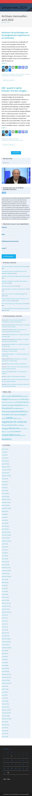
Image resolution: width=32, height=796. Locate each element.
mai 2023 (4, 553)
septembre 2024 (6, 508)
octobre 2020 (5, 644)
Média (15, 418)
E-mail (4, 248)
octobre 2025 (5, 473)
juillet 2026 (4, 449)
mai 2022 (4, 588)
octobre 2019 (5, 680)
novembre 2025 (5, 469)
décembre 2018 (5, 710)
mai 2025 (4, 487)
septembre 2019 (6, 683)
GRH (26, 412)
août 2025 (4, 478)
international (15, 414)
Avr (8, 22)
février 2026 (4, 461)
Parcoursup (5, 425)
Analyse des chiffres (9, 74)
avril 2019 (4, 698)
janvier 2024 (4, 529)
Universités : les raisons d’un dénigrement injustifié (14, 276)
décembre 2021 (5, 603)
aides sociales (6, 396)
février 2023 (4, 561)
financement (7, 408)
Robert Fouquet (5, 371)
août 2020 (4, 650)
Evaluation (18, 405)
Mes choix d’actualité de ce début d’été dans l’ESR (14, 266)
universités (8, 435)
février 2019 (4, 704)
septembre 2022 (6, 576)
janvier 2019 (4, 707)
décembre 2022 (5, 567)
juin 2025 (4, 484)
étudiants (7, 439)
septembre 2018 (6, 719)
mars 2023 (4, 558)
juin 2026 (4, 452)
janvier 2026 (4, 464)
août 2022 (4, 579)
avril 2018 (4, 733)
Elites (18, 402)
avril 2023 (4, 556)
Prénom (4, 227)
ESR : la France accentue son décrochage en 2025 (13, 303)
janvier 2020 (4, 671)
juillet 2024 (4, 511)
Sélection (18, 431)
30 (8, 772)
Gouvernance (7, 411)
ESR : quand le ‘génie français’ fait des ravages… (15, 89)
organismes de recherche (14, 421)
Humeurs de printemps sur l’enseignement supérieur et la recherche (15, 35)
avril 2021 (4, 627)
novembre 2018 (5, 713)
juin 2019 (4, 692)
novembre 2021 (5, 606)
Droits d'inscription (7, 402)
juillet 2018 (4, 724)
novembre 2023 (5, 535)
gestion (22, 408)
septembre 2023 (6, 541)
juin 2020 (4, 656)
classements (13, 399)
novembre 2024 (5, 502)
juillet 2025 (4, 481)
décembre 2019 (5, 674)
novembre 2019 (5, 677)
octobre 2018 (5, 716)
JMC (3, 354)
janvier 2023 (4, 564)
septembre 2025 (6, 475)
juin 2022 (4, 585)
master (4, 418)
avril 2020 (4, 662)
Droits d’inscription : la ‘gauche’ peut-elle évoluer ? (14, 289)
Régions (3, 431)
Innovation (6, 414)
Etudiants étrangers (8, 405)
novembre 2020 (5, 641)
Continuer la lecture (9, 80)
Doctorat (25, 399)
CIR (9, 399)
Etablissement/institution (10, 241)
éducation (23, 435)
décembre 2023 (5, 532)
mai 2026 (4, 455)
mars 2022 (4, 594)
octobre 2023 (5, 538)
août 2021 (4, 615)
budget (4, 399)
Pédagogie (5, 428)
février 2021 (4, 633)
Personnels (13, 425)
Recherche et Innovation (16, 76)
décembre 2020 (5, 639)
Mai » (9, 779)
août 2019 (4, 686)
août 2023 (4, 544)
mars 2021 (4, 630)
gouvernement (18, 411)
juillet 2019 (4, 689)
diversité (19, 399)
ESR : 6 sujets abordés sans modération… (17, 364)
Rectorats (21, 428)
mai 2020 (4, 659)
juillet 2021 (4, 618)
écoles (17, 435)
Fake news (25, 405)
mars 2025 (4, 490)
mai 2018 (4, 730)
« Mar (4, 779)
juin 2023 (4, 550)
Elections (14, 402)
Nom (3, 234)
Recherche (14, 428)
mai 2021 (4, 624)
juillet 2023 (4, 547)
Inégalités (23, 415)
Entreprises (24, 402)
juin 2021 (4, 621)
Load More (16, 152)
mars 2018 (4, 736)
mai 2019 (4, 695)
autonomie (16, 396)
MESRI (9, 417)
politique (21, 425)
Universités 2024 (14, 7)
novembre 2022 (5, 570)
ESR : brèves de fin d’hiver (8, 286)
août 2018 (4, 722)
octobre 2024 (5, 505)
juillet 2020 (4, 653)
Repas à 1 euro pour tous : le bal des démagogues (14, 294)
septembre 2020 (6, 647)
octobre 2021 (5, 609)
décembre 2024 (5, 499)
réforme (25, 428)
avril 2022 (4, 591)
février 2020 (4, 668)
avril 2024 (4, 520)
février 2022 (4, 597)
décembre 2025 (5, 467)
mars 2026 (4, 458)
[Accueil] (2, 22)
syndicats (11, 431)
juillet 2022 (4, 582)
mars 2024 (4, 523)
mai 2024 (4, 517)
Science (7, 431)
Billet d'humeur (20, 74)
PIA (18, 425)
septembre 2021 (6, 612)
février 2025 (4, 493)
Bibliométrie (24, 396)
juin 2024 (4, 514)
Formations (16, 408)
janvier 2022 (4, 600)
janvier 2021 (4, 636)
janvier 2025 (4, 496)
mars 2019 (4, 701)
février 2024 (4, 526)
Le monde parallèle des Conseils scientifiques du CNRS (15, 308)
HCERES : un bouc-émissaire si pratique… (16, 376)
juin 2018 (4, 727)
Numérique (19, 418)
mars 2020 (4, 665)
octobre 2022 (5, 573)
